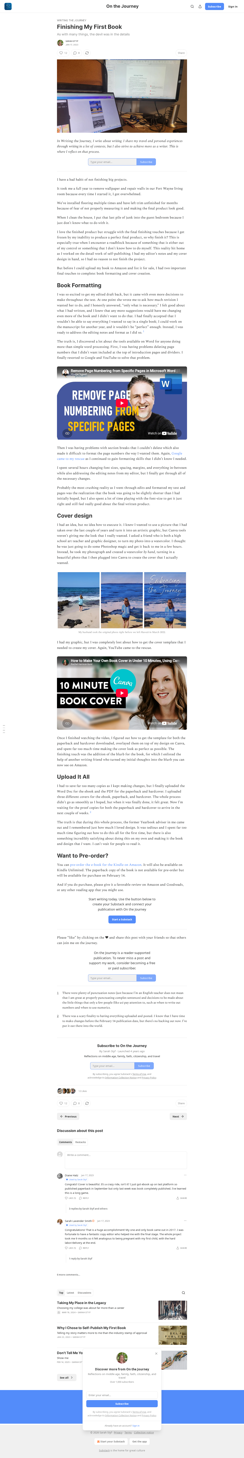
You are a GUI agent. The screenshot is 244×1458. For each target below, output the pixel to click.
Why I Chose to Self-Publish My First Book (91, 1328)
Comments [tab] (65, 1142)
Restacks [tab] (80, 1142)
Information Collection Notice (121, 1415)
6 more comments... (68, 1274)
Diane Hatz (71, 1175)
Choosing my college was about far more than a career (90, 1308)
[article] (122, 1310)
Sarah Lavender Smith (78, 1221)
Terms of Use (139, 1411)
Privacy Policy (149, 1415)
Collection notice (144, 1432)
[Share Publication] (200, 6)
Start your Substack (112, 1441)
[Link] (52, 285)
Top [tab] (61, 1292)
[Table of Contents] (3, 729)
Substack (104, 1450)
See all (64, 1377)
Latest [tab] (70, 1292)
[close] (156, 1353)
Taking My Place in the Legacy (81, 1303)
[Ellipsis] (185, 1175)
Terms (128, 1432)
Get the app (139, 1441)
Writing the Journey (71, 20)
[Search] (192, 6)
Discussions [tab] (84, 1292)
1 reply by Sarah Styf (80, 1258)
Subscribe (214, 6)
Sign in (233, 6)
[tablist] (72, 1142)
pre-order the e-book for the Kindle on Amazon (105, 864)
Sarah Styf (72, 41)
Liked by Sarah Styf (78, 1179)
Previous (70, 1116)
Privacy (118, 1432)
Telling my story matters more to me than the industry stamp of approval (102, 1333)
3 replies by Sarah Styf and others (88, 1208)
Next (176, 1116)
